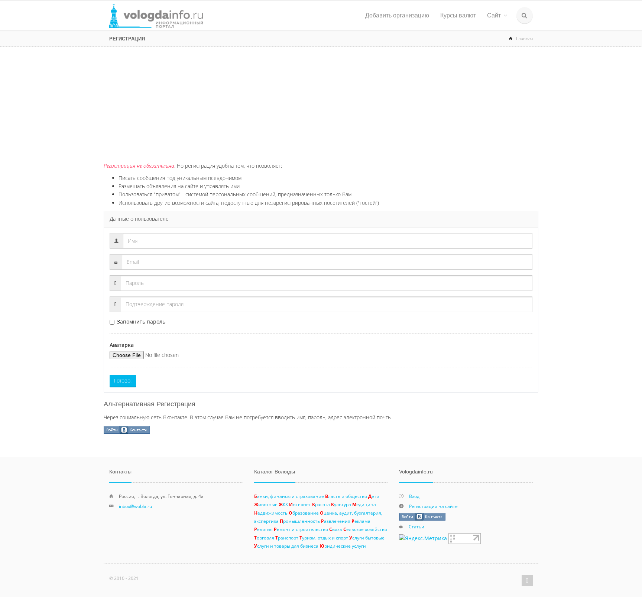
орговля (264, 538)
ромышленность (300, 521)
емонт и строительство (301, 529)
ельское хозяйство (365, 529)
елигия (263, 529)
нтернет (300, 504)
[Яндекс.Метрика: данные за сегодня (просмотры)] (423, 538)
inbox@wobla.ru (135, 506)
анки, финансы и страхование (289, 496)
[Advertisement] (321, 102)
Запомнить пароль (141, 321)
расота (321, 504)
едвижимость (271, 513)
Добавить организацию (397, 15)
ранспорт (286, 538)
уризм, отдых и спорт (323, 538)
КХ (283, 504)
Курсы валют (458, 15)
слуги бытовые (367, 538)
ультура (341, 504)
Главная (524, 38)
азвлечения (335, 521)
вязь (335, 529)
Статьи (416, 526)
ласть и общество (346, 496)
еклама (360, 521)
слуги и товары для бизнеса (286, 546)
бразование (304, 513)
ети (373, 496)
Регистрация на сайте (433, 506)
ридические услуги (343, 546)
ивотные (266, 504)
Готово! (123, 380)
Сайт (494, 15)
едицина (364, 504)
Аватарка (122, 344)
